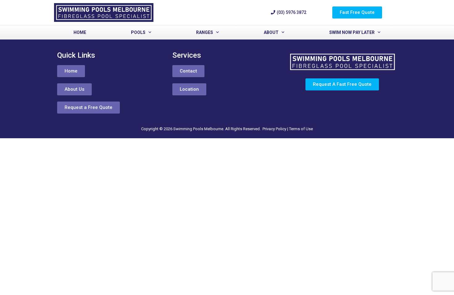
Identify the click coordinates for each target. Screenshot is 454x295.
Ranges (204, 32)
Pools (138, 32)
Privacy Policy (274, 129)
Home (80, 32)
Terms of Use (301, 129)
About (271, 32)
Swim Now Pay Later (352, 32)
